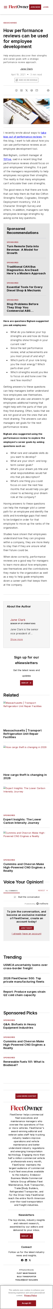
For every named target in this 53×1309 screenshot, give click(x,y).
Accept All (26, 1303)
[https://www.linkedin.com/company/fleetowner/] (26, 1260)
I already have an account (26, 933)
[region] (26, 897)
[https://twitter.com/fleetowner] (29, 1260)
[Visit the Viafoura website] (42, 903)
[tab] (11, 890)
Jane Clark (26, 69)
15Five (7, 159)
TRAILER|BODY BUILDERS (26, 1280)
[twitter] (26, 90)
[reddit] (31, 90)
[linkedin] (21, 90)
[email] (36, 90)
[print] (48, 90)
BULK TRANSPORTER (26, 1277)
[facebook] (16, 90)
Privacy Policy (30, 1295)
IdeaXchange (10, 23)
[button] (5, 7)
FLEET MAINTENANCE (26, 1273)
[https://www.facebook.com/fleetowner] (22, 1260)
